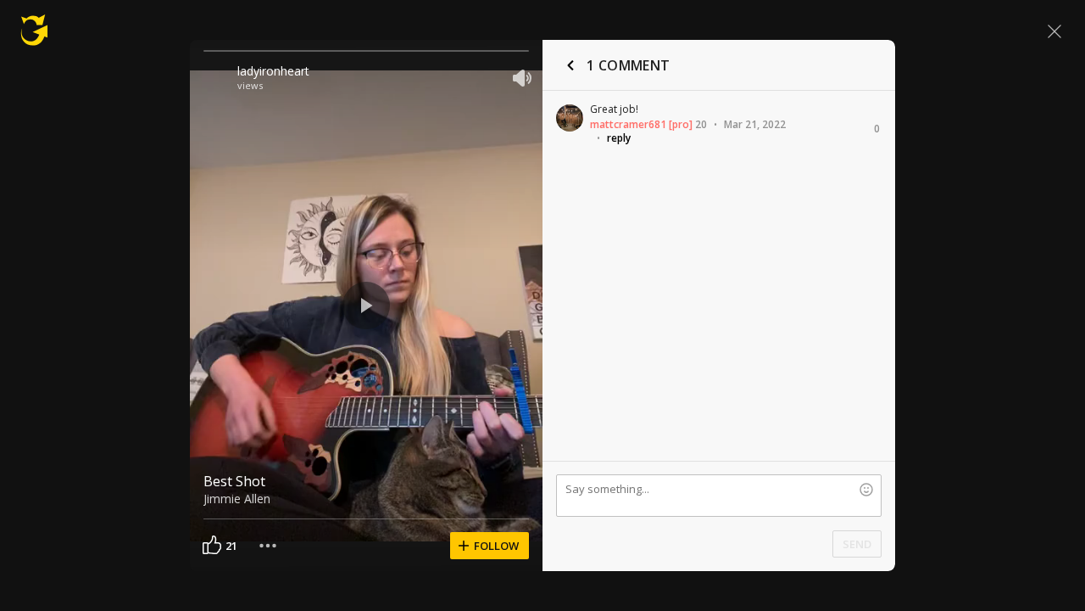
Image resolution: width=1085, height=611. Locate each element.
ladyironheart (273, 71)
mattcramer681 (628, 124)
